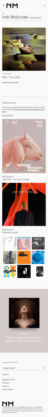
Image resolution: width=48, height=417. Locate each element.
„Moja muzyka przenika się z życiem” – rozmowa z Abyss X (24, 339)
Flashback (5, 383)
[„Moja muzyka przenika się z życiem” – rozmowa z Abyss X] (24, 313)
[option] (24, 322)
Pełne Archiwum (7, 389)
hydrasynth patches (35, 410)
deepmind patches (8, 410)
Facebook (5, 386)
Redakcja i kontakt (8, 380)
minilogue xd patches (9, 412)
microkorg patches (18, 409)
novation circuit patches (33, 409)
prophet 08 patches (21, 410)
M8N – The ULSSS (11, 77)
